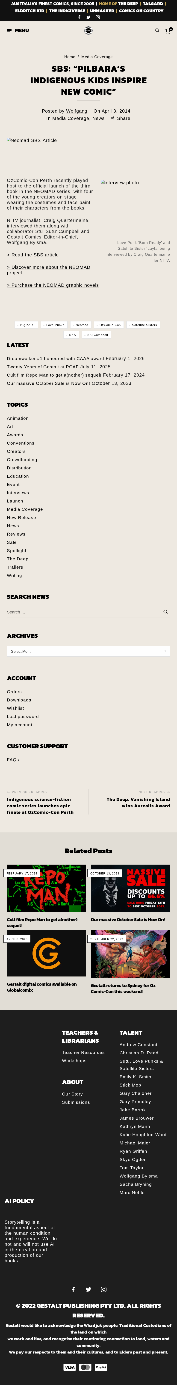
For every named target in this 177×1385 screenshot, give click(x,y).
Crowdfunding (22, 459)
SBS (72, 335)
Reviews (16, 534)
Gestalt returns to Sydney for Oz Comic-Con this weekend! (123, 988)
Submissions (76, 1102)
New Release (21, 517)
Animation (18, 418)
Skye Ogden (133, 1159)
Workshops (74, 1060)
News (98, 118)
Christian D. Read (139, 1052)
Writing (14, 575)
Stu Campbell (97, 335)
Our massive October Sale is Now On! (48, 383)
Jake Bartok (133, 1109)
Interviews (18, 492)
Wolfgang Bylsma (139, 1176)
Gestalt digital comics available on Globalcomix (42, 987)
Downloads (19, 700)
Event (13, 484)
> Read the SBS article (33, 254)
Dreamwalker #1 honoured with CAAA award (55, 358)
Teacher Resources (83, 1052)
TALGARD (153, 3)
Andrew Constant (138, 1044)
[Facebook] (79, 17)
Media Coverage (97, 57)
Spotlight (16, 550)
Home (69, 57)
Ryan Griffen (133, 1151)
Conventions (21, 443)
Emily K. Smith (135, 1076)
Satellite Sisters (144, 325)
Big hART (27, 325)
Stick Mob (130, 1085)
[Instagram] (98, 17)
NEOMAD (44, 191)
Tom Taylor (132, 1167)
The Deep (18, 558)
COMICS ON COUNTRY (141, 10)
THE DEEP (128, 3)
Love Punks (55, 325)
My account (19, 724)
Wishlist (15, 708)
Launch (15, 501)
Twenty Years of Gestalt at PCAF (43, 366)
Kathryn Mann (135, 1126)
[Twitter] (88, 17)
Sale (12, 542)
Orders (14, 691)
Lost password (23, 716)
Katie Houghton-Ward (143, 1134)
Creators (16, 451)
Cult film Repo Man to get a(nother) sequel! (54, 375)
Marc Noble (132, 1192)
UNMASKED (102, 10)
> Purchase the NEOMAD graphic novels (53, 285)
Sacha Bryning (136, 1184)
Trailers (15, 567)
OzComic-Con (110, 325)
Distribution (19, 467)
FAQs (13, 759)
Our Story (72, 1094)
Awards (15, 434)
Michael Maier (135, 1143)
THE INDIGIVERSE (67, 10)
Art (10, 426)
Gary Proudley (135, 1101)
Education (18, 476)
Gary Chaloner (136, 1093)
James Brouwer (137, 1118)
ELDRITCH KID (29, 10)
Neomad (82, 325)
